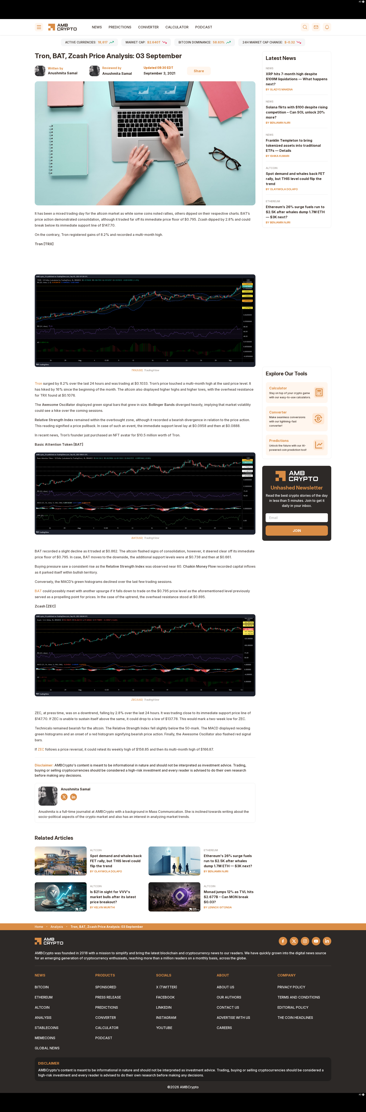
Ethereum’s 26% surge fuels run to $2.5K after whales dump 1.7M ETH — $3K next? (295, 212)
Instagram (166, 1017)
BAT (38, 591)
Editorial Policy (292, 1007)
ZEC (41, 749)
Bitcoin (42, 987)
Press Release (108, 997)
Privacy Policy (291, 987)
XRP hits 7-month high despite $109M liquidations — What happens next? (296, 79)
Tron (38, 383)
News (97, 27)
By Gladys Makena (279, 89)
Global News (47, 1048)
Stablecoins (46, 1028)
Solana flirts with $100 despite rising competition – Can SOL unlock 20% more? (296, 112)
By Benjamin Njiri (216, 871)
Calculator (177, 27)
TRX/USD (136, 370)
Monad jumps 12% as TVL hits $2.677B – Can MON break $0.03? (229, 897)
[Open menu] (39, 27)
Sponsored (105, 987)
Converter (148, 27)
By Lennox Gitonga (218, 907)
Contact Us (228, 1007)
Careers (224, 1028)
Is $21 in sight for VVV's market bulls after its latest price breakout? (113, 897)
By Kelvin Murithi (102, 907)
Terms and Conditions (298, 997)
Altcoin (96, 850)
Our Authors (229, 997)
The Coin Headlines (295, 1017)
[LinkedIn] (73, 797)
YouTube (164, 1028)
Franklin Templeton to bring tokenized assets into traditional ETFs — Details (293, 145)
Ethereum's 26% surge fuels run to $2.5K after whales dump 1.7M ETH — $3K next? (228, 861)
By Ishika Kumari (277, 156)
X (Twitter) (166, 987)
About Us (225, 987)
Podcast (203, 27)
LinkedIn (164, 1007)
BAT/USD (136, 537)
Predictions (120, 27)
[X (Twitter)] (64, 797)
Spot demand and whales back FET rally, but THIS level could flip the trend (116, 861)
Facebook (165, 997)
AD (360, 2)
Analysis (43, 1017)
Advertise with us (233, 1017)
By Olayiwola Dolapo (106, 871)
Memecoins (45, 1038)
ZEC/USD (136, 699)
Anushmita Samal (62, 73)
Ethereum (211, 850)
